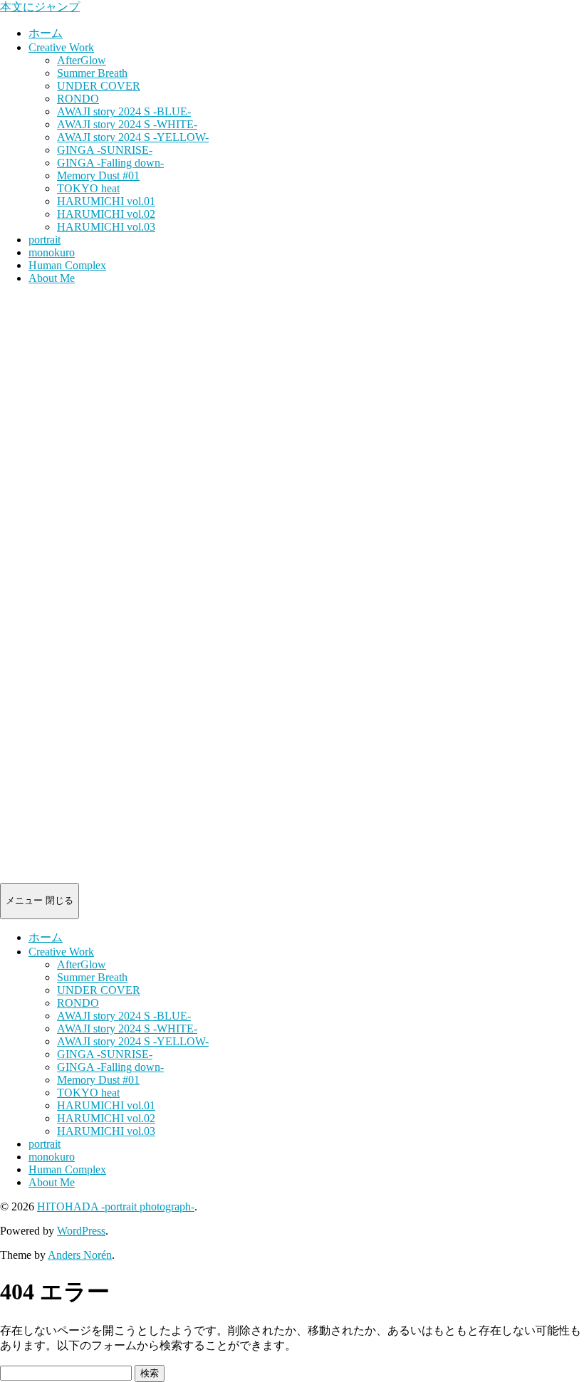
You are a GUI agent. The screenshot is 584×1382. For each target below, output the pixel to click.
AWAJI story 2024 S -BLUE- (124, 111)
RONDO (78, 99)
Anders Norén (80, 1255)
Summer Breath (92, 73)
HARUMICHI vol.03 (106, 227)
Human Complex (67, 265)
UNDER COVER (98, 86)
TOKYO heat (88, 188)
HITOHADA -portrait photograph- (115, 1206)
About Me (51, 278)
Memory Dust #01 (98, 175)
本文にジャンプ (40, 7)
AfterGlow (81, 60)
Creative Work (61, 47)
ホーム (45, 33)
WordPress (81, 1231)
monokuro (51, 252)
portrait (44, 240)
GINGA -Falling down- (110, 163)
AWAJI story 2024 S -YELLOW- (133, 137)
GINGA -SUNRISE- (104, 150)
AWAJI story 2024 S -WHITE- (127, 124)
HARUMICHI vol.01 (106, 201)
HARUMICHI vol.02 (106, 214)
